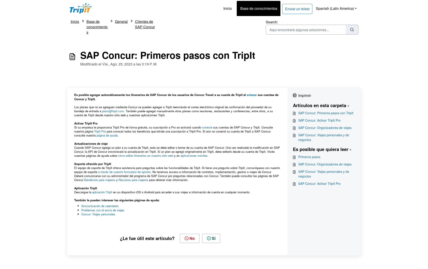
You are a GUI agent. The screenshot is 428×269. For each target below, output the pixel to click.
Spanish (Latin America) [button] (335, 8)
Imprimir (304, 95)
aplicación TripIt (102, 192)
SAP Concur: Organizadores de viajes (325, 127)
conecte (207, 127)
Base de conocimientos (258, 8)
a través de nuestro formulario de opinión (124, 172)
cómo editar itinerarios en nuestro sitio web (145, 155)
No (192, 238)
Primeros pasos (309, 157)
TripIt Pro (100, 131)
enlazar (252, 95)
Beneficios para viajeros (99, 180)
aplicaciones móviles (194, 155)
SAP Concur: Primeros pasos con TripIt (325, 113)
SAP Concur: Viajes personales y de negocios (323, 137)
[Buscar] (352, 30)
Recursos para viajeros (133, 180)
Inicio (227, 8)
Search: (272, 21)
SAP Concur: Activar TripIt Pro (319, 120)
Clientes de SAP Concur (145, 24)
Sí (214, 238)
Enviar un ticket (297, 8)
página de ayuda (107, 135)
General (121, 21)
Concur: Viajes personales (98, 214)
